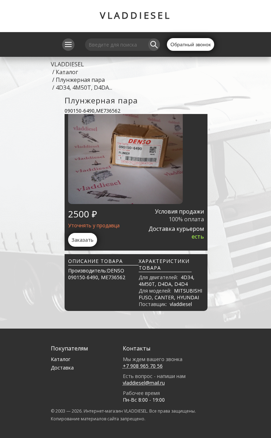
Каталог (67, 72)
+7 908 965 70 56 (143, 365)
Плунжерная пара (80, 80)
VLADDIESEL (135, 15)
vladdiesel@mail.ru (144, 382)
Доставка (62, 367)
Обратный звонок (190, 44)
